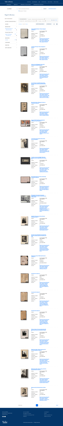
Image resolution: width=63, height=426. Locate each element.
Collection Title (9, 32)
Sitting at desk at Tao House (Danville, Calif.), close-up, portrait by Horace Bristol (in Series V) (38, 330)
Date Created (8, 47)
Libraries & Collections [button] (25, 4)
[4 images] (24, 106)
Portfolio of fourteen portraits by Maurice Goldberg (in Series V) (38, 216)
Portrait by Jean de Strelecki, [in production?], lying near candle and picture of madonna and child (38, 235)
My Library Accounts (27, 413)
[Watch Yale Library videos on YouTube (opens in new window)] (5, 416)
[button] (45, 9)
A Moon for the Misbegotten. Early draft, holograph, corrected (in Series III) (38, 65)
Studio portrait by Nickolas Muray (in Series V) (38, 388)
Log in (39, 1)
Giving (45, 413)
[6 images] (25, 179)
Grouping (7, 38)
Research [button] (9, 4)
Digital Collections (9, 15)
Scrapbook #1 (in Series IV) (35, 273)
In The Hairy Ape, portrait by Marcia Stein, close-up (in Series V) (38, 139)
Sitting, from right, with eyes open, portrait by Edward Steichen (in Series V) (38, 369)
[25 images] (24, 33)
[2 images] (24, 87)
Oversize (46, 40)
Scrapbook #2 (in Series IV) (35, 292)
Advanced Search (52, 8)
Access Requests (34, 1)
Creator (7, 45)
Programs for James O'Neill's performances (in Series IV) (38, 256)
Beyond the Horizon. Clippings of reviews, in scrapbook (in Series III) (38, 103)
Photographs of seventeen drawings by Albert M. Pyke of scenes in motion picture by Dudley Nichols (38, 196)
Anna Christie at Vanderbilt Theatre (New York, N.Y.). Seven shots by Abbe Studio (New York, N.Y (38, 84)
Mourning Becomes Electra (43, 208)
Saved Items (29, 1)
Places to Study (56, 1)
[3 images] (25, 123)
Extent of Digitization (10, 21)
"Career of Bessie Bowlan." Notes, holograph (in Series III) (38, 29)
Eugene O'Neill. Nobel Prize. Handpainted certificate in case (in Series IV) (38, 120)
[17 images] (25, 198)
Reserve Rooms (50, 1)
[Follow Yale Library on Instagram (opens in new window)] (3, 416)
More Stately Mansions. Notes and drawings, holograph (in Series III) (38, 177)
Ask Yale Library (44, 1)
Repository (7, 26)
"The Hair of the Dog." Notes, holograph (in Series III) (38, 47)
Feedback (25, 416)
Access (6, 24)
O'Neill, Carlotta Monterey (43, 150)
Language (7, 42)
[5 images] (23, 315)
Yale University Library (9, 2)
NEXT (57, 405)
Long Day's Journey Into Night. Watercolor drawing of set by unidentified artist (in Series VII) (38, 158)
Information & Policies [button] (38, 4)
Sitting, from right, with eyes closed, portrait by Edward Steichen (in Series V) (38, 350)
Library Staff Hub (47, 416)
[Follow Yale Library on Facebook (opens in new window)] (2, 416)
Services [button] (15, 4)
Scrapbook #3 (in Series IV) (35, 310)
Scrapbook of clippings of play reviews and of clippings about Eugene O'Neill (44, 286)
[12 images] (24, 51)
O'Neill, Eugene (42, 342)
